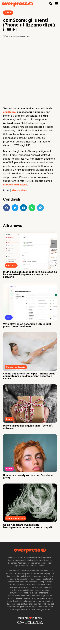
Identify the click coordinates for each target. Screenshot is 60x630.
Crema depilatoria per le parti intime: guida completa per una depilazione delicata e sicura (29, 376)
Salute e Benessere (15, 518)
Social (9, 419)
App (8, 265)
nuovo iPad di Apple (15, 184)
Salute (9, 468)
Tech (13, 265)
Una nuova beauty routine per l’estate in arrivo (28, 476)
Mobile (8, 12)
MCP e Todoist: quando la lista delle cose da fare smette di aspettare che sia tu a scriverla (30, 274)
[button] (50, 3)
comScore (9, 112)
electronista (19, 190)
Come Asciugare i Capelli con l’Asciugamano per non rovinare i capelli (27, 526)
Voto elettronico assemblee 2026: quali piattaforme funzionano (27, 325)
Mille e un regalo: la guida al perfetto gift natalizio (28, 427)
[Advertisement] (30, 71)
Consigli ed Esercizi (16, 367)
